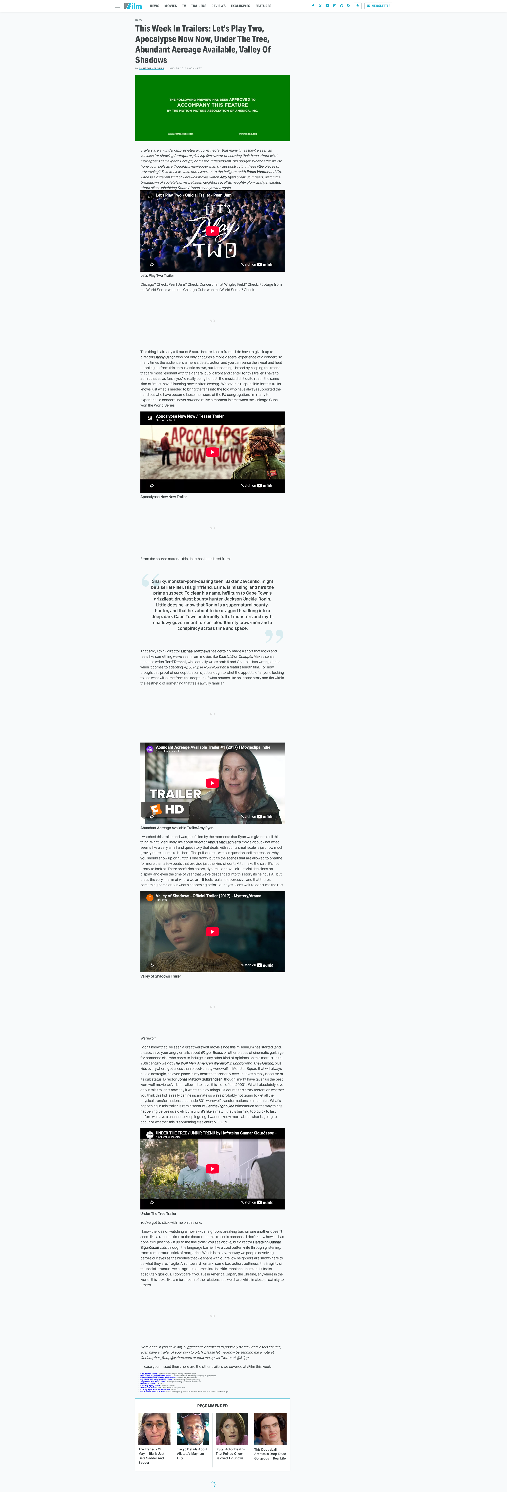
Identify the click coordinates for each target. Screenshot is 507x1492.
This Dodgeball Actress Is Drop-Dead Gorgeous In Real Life (270, 1453)
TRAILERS (198, 6)
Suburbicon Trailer (148, 1373)
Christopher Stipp (151, 68)
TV (184, 6)
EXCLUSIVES (240, 6)
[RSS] (349, 6)
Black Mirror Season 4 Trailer (153, 1391)
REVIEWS (219, 6)
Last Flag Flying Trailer (150, 1385)
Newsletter (381, 6)
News (139, 20)
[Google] (341, 6)
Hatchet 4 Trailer (147, 1383)
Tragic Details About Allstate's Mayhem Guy (192, 1453)
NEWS (154, 6)
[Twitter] (320, 6)
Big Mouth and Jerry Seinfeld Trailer (156, 1379)
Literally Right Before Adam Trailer (155, 1389)
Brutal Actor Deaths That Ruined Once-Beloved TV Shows (230, 1453)
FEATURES (263, 6)
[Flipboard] (334, 6)
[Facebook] (313, 6)
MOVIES (170, 6)
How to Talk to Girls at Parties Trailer (155, 1375)
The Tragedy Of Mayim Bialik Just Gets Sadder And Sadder (151, 1456)
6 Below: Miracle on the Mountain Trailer (157, 1377)
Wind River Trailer (148, 1387)
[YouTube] (327, 6)
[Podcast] (358, 6)
